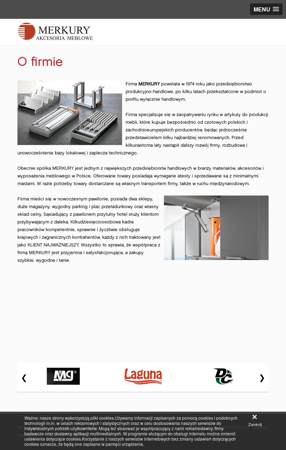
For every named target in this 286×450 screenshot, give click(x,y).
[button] (266, 9)
